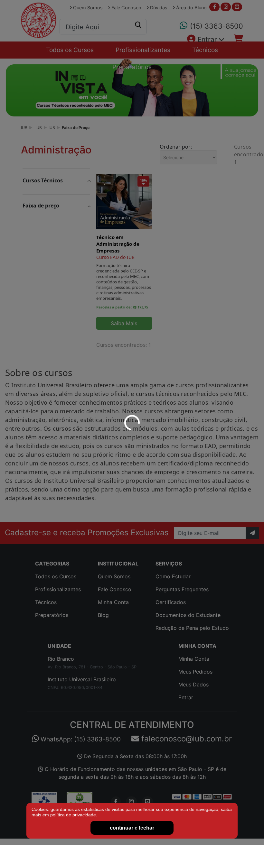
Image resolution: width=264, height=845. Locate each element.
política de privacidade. (73, 814)
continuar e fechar (132, 828)
